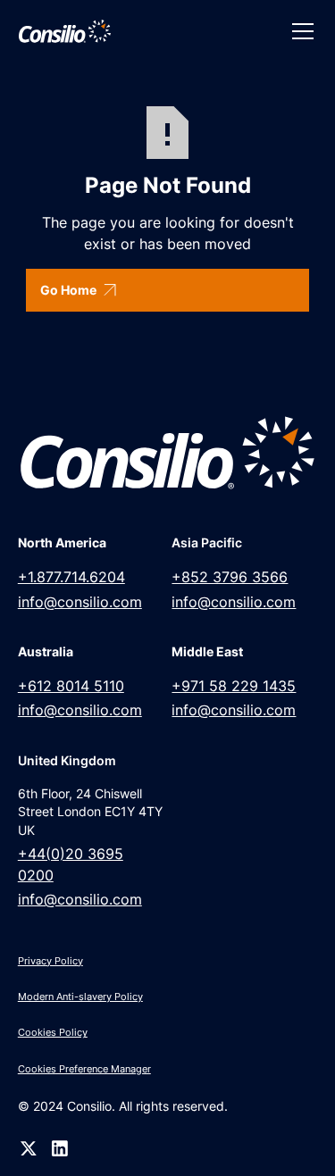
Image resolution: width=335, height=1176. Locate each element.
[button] (299, 31)
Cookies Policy (53, 1032)
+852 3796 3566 (230, 577)
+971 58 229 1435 (234, 686)
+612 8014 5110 (71, 686)
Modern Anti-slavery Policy (80, 996)
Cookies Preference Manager (84, 1069)
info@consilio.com (80, 602)
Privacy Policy (50, 961)
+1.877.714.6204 (71, 577)
